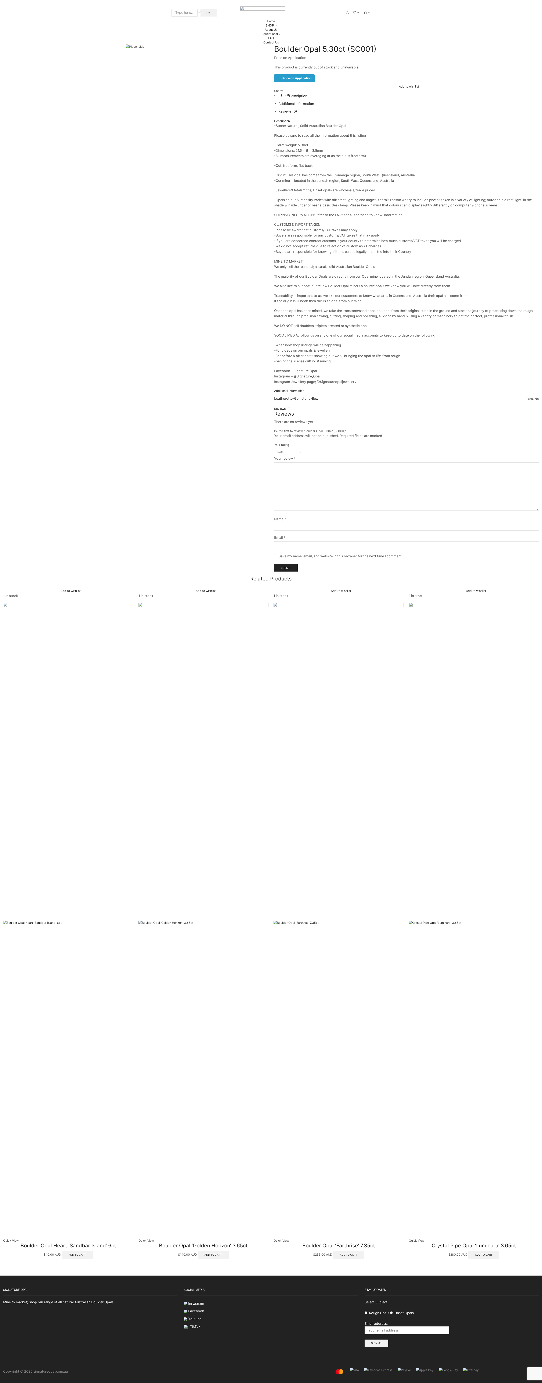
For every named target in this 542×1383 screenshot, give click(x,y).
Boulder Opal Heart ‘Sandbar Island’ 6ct (68, 1245)
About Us (271, 29)
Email (279, 538)
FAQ (271, 38)
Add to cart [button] (77, 1254)
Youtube (195, 1319)
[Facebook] (282, 94)
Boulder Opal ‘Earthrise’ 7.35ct (338, 1245)
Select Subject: (376, 1302)
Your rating (281, 445)
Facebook (196, 1311)
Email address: (376, 1324)
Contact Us (271, 42)
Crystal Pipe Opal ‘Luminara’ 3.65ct (474, 1245)
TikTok (195, 1327)
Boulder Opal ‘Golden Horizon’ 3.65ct (203, 1245)
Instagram (196, 1303)
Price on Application (297, 78)
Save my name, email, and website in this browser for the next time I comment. (340, 556)
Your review (285, 458)
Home (271, 21)
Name (280, 519)
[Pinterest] (287, 94)
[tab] (298, 96)
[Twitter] (276, 94)
